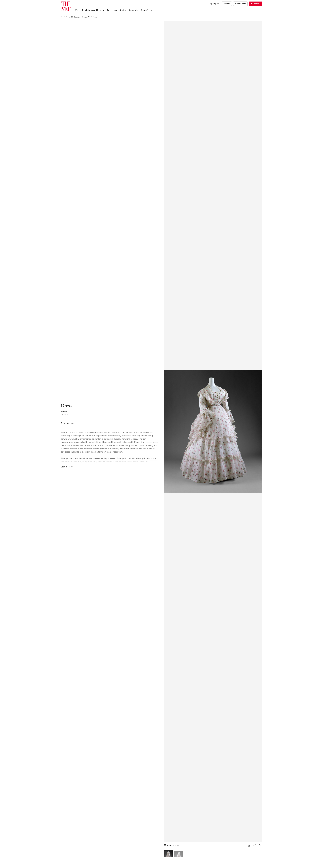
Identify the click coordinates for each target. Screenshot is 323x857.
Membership (240, 4)
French (64, 411)
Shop (143, 10)
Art (108, 10)
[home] (62, 17)
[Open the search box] (151, 10)
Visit (77, 10)
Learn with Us (119, 10)
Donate (227, 4)
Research (133, 10)
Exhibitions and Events (93, 10)
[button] (213, 431)
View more (65, 467)
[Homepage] (66, 6)
